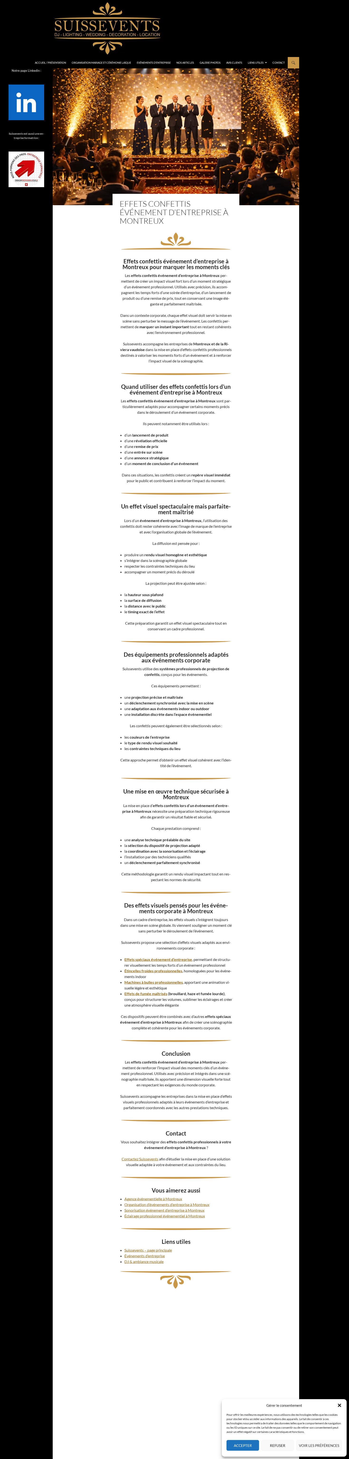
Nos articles (185, 62)
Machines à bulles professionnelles (153, 982)
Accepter (243, 1445)
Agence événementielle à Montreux (153, 1199)
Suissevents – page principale (148, 1250)
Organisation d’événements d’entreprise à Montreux (166, 1204)
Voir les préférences (319, 1445)
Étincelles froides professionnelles (153, 971)
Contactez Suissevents (140, 1159)
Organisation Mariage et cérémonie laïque (101, 62)
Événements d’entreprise (144, 1256)
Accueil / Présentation (50, 62)
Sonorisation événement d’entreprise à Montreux (164, 1210)
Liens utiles (256, 62)
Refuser (277, 1445)
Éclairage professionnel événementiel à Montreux (164, 1216)
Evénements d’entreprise (154, 62)
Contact (279, 62)
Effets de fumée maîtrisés (145, 993)
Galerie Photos (210, 62)
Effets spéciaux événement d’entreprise (158, 959)
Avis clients (234, 62)
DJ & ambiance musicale (144, 1261)
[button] (339, 1405)
